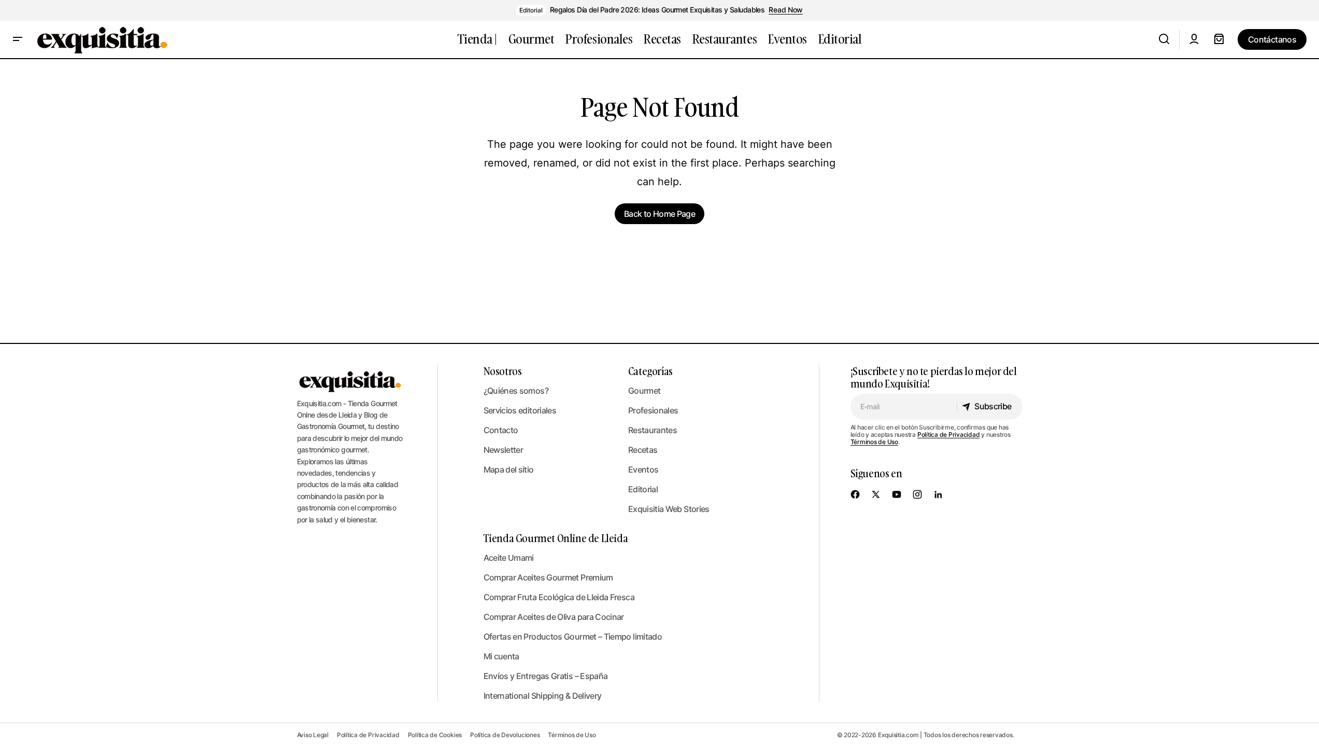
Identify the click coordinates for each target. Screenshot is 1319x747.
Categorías (650, 371)
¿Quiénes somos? (516, 390)
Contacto (501, 430)
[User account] (1194, 39)
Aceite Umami (509, 557)
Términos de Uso (874, 442)
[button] (17, 39)
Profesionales (653, 410)
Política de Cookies (435, 735)
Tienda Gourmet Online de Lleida (556, 538)
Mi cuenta (501, 656)
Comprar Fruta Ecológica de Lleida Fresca (559, 597)
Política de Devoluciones (505, 735)
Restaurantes (652, 430)
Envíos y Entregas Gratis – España (546, 676)
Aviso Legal (313, 735)
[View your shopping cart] (1219, 39)
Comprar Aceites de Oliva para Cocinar (554, 617)
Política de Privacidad (948, 434)
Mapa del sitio (509, 469)
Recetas (643, 450)
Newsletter (503, 450)
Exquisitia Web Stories (669, 509)
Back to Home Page (659, 214)
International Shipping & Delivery (543, 695)
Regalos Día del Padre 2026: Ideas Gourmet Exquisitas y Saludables (657, 10)
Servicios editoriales (520, 410)
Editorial (531, 10)
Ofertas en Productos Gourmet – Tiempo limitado (573, 636)
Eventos (643, 469)
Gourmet (644, 390)
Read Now (786, 10)
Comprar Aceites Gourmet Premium (548, 577)
